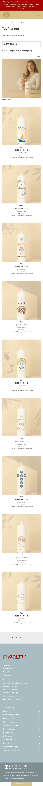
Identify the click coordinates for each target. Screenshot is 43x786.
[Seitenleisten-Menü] (39, 56)
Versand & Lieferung (10, 693)
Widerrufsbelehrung (10, 689)
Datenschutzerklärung (11, 686)
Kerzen (16, 23)
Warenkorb (7, 675)
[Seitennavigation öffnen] (37, 15)
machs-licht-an (6, 23)
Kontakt (6, 672)
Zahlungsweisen (9, 696)
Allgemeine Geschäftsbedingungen (16, 683)
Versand (23, 155)
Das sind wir (7, 669)
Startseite (6, 665)
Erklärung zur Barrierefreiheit (13, 699)
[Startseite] (13, 15)
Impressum (7, 680)
